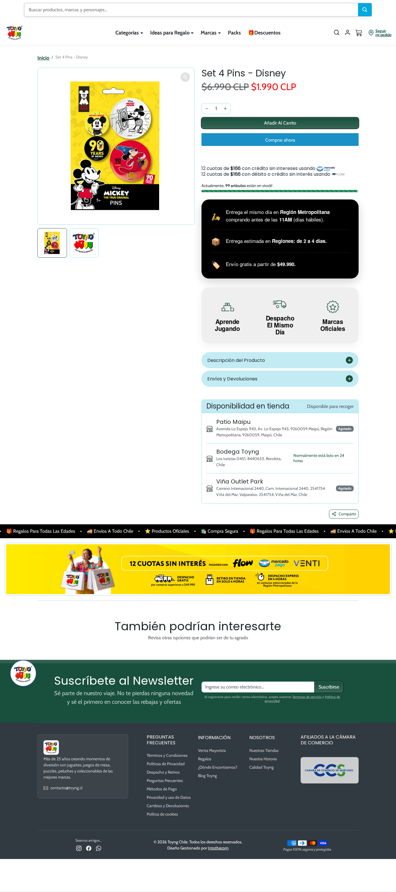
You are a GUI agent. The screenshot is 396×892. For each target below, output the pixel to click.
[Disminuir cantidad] (206, 108)
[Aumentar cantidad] (225, 108)
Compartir (347, 513)
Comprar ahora (280, 140)
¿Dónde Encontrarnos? (217, 767)
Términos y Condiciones (167, 755)
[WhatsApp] (98, 847)
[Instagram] (79, 847)
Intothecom (218, 848)
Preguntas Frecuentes (165, 780)
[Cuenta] (347, 32)
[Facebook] (89, 847)
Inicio (43, 58)
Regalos (204, 758)
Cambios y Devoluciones (168, 805)
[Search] (365, 9)
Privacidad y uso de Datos (169, 797)
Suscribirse (329, 687)
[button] (336, 32)
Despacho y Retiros (163, 772)
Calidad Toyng (261, 767)
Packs (234, 33)
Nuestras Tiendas (264, 750)
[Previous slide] (41, 651)
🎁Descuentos (264, 33)
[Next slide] (354, 651)
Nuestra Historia (263, 758)
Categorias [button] (127, 33)
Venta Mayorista (212, 750)
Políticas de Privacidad (166, 763)
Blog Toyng (207, 775)
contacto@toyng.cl (66, 787)
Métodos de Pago (162, 789)
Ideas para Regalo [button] (170, 33)
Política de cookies (162, 814)
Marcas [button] (209, 33)
